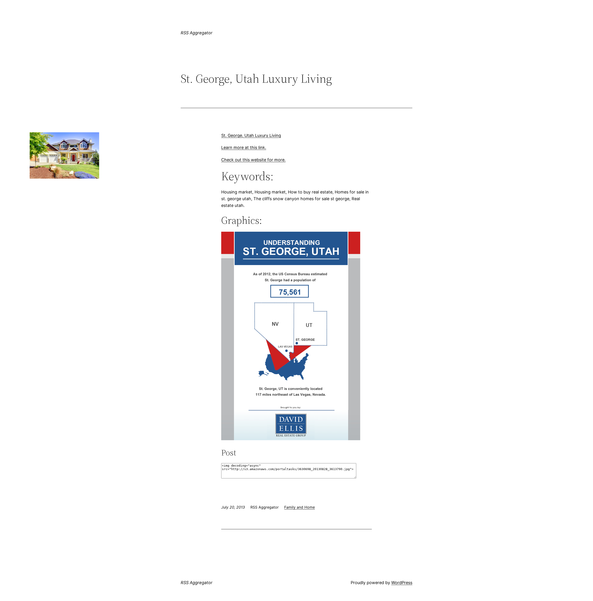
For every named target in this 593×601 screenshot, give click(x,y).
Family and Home (299, 507)
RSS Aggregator (196, 32)
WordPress (401, 582)
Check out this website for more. (253, 159)
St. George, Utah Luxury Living (251, 135)
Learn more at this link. (243, 147)
